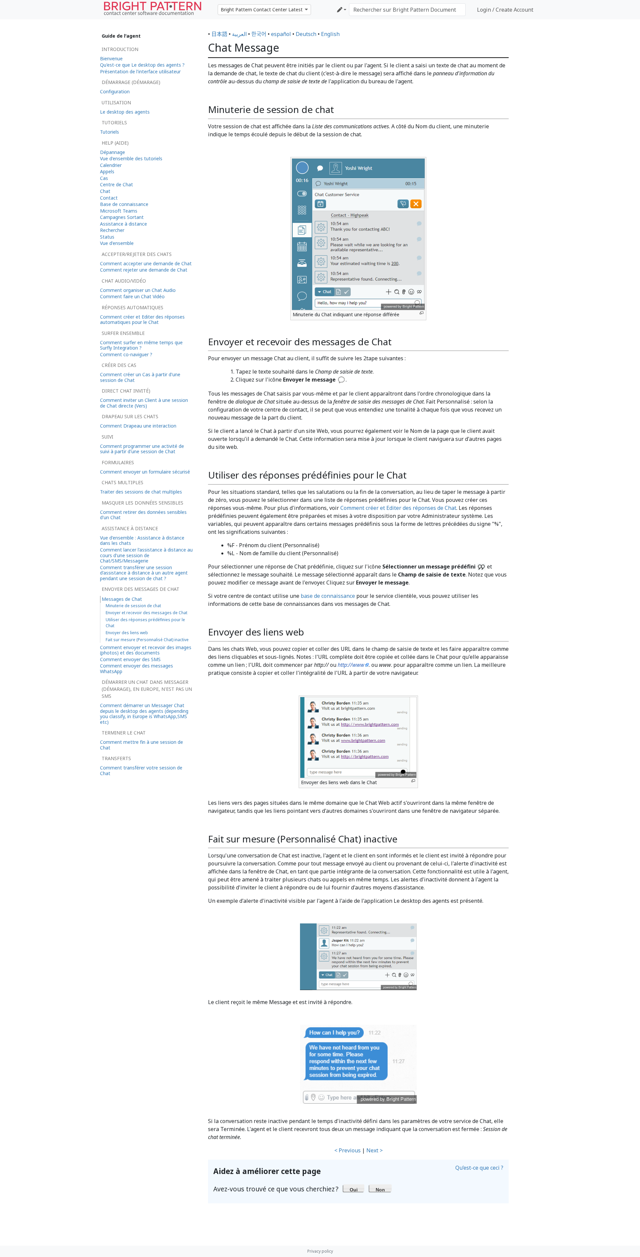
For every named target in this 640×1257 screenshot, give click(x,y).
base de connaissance (328, 596)
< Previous (347, 1150)
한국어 (258, 34)
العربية (239, 34)
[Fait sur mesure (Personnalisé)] (358, 1063)
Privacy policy (320, 1251)
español (281, 34)
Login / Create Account (505, 9)
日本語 (219, 34)
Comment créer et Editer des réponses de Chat (398, 508)
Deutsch (306, 34)
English (330, 34)
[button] (353, 1188)
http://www (351, 664)
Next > (374, 1150)
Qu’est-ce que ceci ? (479, 1167)
